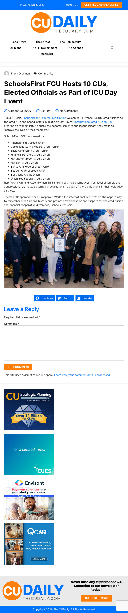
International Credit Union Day (93, 122)
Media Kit (47, 54)
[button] (44, 298)
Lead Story (19, 42)
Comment (11, 324)
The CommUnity (70, 42)
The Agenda (75, 48)
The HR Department (44, 48)
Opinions (15, 48)
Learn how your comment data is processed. (82, 375)
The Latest (43, 42)
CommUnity (45, 73)
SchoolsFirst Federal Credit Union (45, 118)
